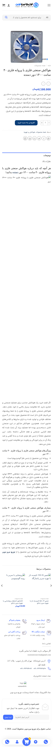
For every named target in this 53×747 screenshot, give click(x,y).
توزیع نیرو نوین (9, 552)
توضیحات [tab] (47, 155)
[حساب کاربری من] (8, 5)
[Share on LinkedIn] (25, 138)
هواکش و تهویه (29, 132)
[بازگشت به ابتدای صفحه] (36, 742)
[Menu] (49, 5)
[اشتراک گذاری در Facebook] (44, 138)
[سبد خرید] (3, 5)
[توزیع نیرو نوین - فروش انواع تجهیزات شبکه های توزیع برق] (27, 5)
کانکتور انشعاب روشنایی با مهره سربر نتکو (13, 602)
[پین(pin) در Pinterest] (30, 138)
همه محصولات (39, 65)
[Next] (2, 591)
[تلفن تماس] (46, 742)
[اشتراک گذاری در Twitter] (39, 138)
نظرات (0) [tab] (47, 161)
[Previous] (50, 591)
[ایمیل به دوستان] (34, 138)
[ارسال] (6, 18)
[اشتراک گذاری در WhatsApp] (48, 138)
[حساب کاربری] (17, 742)
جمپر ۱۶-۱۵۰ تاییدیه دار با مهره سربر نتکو (39, 602)
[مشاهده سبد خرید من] (26, 741)
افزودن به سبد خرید (26, 122)
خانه (49, 65)
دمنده (15, 172)
